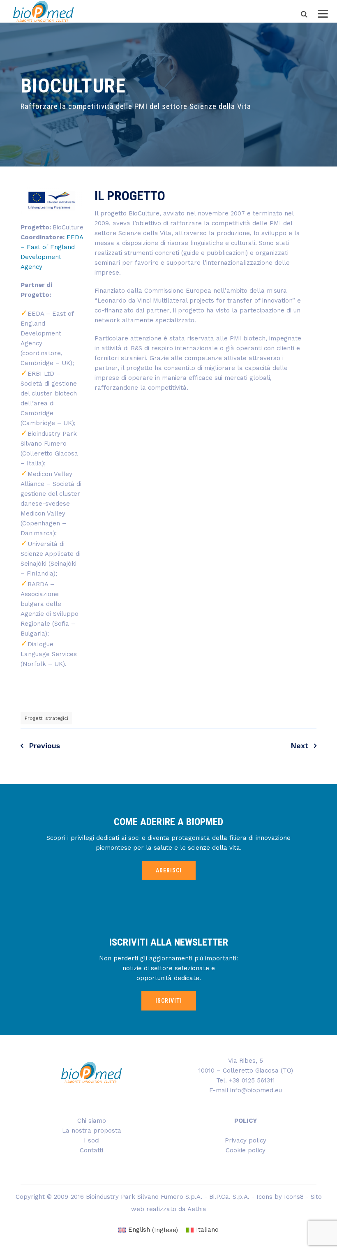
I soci (91, 1140)
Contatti (91, 1150)
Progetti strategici (46, 718)
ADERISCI (169, 870)
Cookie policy (245, 1150)
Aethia (196, 1209)
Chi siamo (91, 1120)
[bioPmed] (43, 11)
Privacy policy (245, 1140)
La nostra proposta (91, 1130)
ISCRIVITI (168, 1000)
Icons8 (294, 1196)
